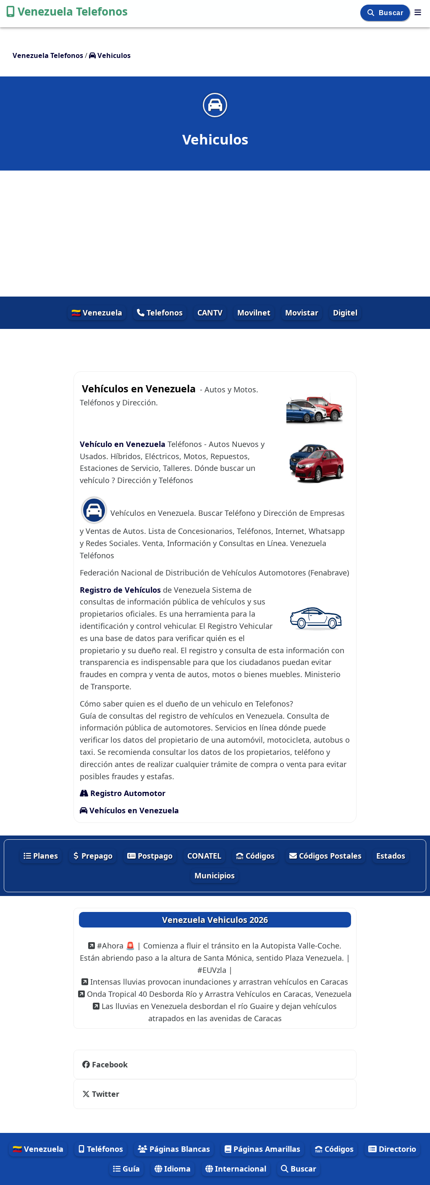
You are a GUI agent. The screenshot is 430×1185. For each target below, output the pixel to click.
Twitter (105, 1094)
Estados (390, 856)
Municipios (214, 875)
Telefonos (163, 312)
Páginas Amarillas (265, 1149)
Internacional (239, 1169)
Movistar (301, 312)
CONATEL (204, 856)
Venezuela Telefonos (73, 11)
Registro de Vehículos (121, 590)
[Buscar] (371, 12)
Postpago (154, 856)
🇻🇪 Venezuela (96, 312)
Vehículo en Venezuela (124, 444)
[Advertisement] (215, 233)
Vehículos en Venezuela (133, 810)
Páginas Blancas (178, 1149)
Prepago (96, 856)
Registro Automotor (126, 793)
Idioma (176, 1169)
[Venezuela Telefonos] (417, 12)
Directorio (396, 1149)
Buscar (392, 12)
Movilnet (253, 312)
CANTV (210, 312)
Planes (44, 856)
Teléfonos (104, 1149)
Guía (130, 1169)
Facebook (110, 1064)
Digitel (345, 312)
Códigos (259, 856)
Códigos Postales (329, 856)
